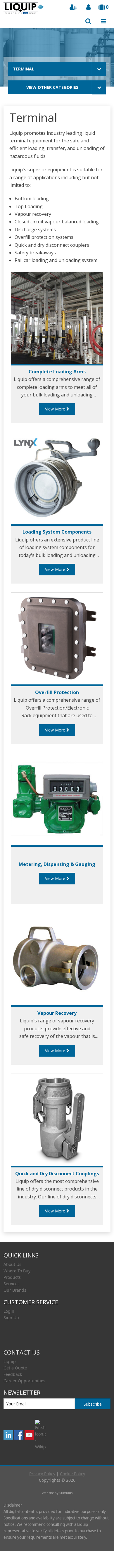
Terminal (23, 69)
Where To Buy (17, 1271)
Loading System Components (57, 532)
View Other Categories (52, 87)
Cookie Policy (72, 1473)
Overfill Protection (57, 692)
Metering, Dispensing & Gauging (57, 864)
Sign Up (11, 1317)
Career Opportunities (24, 1380)
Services (12, 1283)
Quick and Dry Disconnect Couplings (57, 1173)
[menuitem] (57, 1264)
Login (9, 1311)
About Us (12, 1264)
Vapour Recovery (57, 1013)
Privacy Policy (42, 1473)
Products (12, 1277)
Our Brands (15, 1290)
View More (55, 409)
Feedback (13, 1374)
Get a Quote (15, 1368)
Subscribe (93, 1404)
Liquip (10, 1361)
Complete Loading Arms (57, 371)
